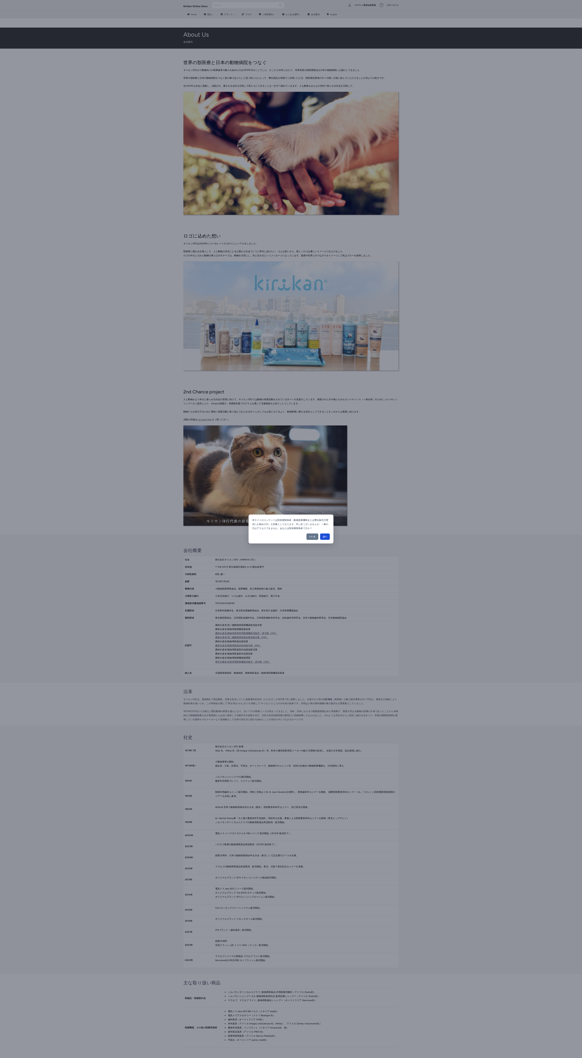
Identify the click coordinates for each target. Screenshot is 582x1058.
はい (325, 536)
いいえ (312, 536)
